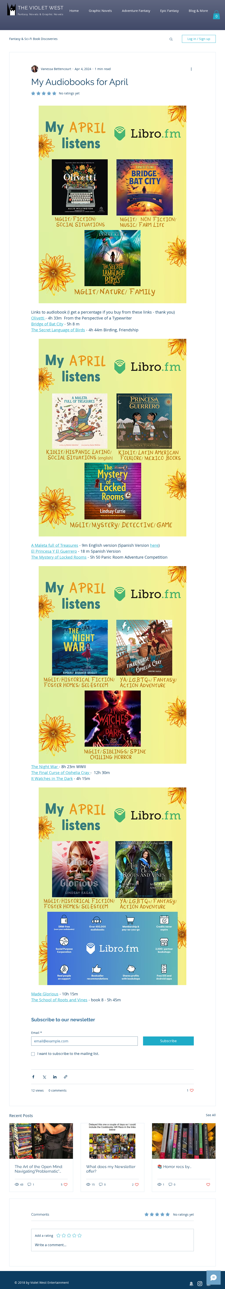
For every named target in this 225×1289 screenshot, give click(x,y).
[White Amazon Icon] (191, 1283)
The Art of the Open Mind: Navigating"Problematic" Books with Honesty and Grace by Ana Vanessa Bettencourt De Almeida (39, 1168)
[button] (216, 14)
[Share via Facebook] (33, 1077)
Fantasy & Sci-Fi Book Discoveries (33, 39)
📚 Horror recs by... (174, 1166)
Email (36, 1033)
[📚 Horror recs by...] (184, 1141)
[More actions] (191, 69)
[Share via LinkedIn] (55, 1077)
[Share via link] (66, 1077)
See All (211, 1115)
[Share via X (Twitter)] (44, 1077)
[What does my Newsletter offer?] (112, 1141)
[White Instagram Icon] (200, 1283)
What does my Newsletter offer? (110, 1168)
